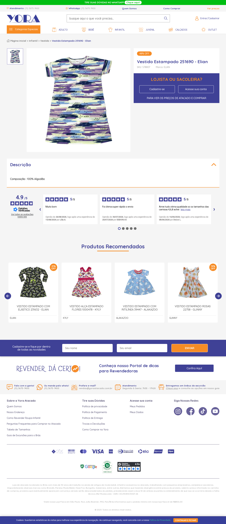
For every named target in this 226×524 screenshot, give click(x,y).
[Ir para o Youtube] (215, 411)
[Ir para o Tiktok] (203, 411)
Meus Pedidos (137, 406)
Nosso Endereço (16, 412)
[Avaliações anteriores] (40, 209)
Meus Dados (136, 412)
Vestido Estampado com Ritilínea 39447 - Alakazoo (140, 308)
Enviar (189, 348)
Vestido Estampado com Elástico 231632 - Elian (33, 308)
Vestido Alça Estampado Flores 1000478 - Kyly (86, 308)
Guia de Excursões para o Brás (24, 435)
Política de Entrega (92, 418)
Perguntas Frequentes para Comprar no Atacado (34, 423)
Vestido (44, 40)
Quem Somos (129, 8)
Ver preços (213, 8)
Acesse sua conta (196, 89)
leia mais (185, 209)
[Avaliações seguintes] (214, 209)
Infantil (120, 29)
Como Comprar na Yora (95, 429)
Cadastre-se (157, 89)
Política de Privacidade (160, 520)
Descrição (20, 164)
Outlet (212, 29)
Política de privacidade (94, 406)
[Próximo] (218, 296)
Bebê (91, 29)
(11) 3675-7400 (32, 8)
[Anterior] (7, 296)
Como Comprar (171, 8)
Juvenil (150, 29)
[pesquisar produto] (165, 18)
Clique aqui (172, 388)
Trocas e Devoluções (93, 423)
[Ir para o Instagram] (178, 411)
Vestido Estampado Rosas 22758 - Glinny (193, 308)
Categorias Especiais (26, 29)
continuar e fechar (185, 520)
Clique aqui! (133, 2)
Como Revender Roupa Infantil (23, 418)
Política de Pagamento (94, 412)
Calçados (181, 29)
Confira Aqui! (194, 368)
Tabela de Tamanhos (18, 429)
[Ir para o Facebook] (190, 411)
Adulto (63, 29)
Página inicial (18, 40)
